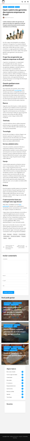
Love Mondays (18, 90)
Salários (5, 238)
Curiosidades (6, 304)
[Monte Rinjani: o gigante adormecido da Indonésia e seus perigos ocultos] (15, 332)
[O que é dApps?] (9, 408)
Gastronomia (20, 348)
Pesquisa (23, 236)
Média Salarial (6, 236)
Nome (4, 275)
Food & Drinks (13, 348)
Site (3, 285)
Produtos (6, 350)
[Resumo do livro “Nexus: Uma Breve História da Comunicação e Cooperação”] (9, 413)
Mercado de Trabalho (15, 236)
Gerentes (15, 234)
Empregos (9, 234)
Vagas (9, 238)
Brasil (4, 234)
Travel (15, 326)
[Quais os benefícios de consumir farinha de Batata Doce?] (15, 354)
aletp (6, 17)
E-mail (4, 280)
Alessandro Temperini (18, 436)
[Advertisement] (15, 422)
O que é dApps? (16, 407)
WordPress (15, 437)
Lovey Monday (22, 234)
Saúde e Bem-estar (14, 304)
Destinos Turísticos (8, 326)
